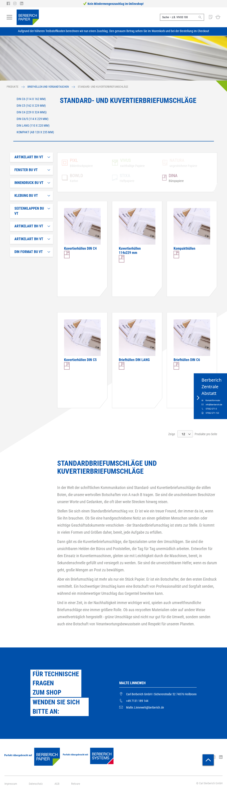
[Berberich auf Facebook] (10, 3)
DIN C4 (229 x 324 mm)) (32, 112)
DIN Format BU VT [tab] (28, 252)
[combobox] (182, 17)
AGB (57, 783)
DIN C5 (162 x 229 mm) (31, 105)
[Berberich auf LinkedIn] (21, 3)
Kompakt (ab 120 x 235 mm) (35, 132)
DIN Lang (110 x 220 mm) (33, 125)
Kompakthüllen (184, 248)
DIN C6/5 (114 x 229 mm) (32, 119)
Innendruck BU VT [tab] (28, 183)
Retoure (75, 783)
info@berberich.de (214, 404)
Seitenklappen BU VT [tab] (29, 211)
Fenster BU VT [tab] (26, 170)
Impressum (10, 783)
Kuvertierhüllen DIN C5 (80, 360)
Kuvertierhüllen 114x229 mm (130, 250)
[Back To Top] (208, 759)
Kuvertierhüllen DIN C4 (80, 248)
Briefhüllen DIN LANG (134, 360)
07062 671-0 (211, 409)
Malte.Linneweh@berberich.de (145, 707)
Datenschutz (36, 783)
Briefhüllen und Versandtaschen (48, 86)
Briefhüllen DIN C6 (187, 360)
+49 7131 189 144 (137, 701)
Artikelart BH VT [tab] (28, 157)
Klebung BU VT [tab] (26, 195)
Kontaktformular (212, 400)
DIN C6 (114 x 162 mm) (31, 99)
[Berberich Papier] (28, 17)
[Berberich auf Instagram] (16, 3)
